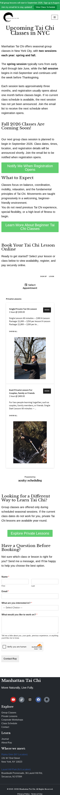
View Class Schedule (45, 7)
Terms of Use (37, 794)
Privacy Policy (23, 794)
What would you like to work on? (19, 614)
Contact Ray (10, 659)
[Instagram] (30, 699)
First (3, 586)
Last (33, 586)
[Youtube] (13, 699)
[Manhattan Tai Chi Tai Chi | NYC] (10, 17)
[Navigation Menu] (54, 17)
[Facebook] (38, 699)
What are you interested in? (17, 603)
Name (5, 577)
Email (5, 591)
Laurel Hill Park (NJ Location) (16, 769)
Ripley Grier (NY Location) (14, 754)
